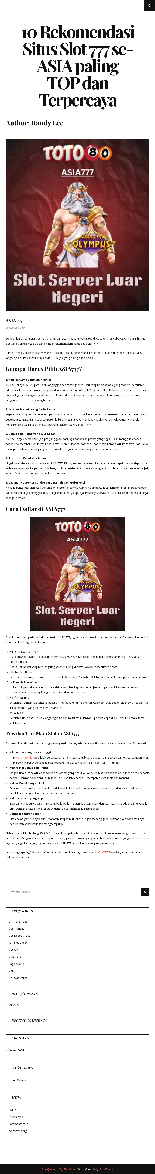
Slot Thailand (16, 928)
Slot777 (13, 949)
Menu (5, 5)
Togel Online (16, 964)
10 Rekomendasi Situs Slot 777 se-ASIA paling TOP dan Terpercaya (77, 65)
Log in (12, 1110)
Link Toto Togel (18, 921)
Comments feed (18, 1124)
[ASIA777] (77, 310)
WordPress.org (18, 1131)
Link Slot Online (18, 978)
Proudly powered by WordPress (58, 1169)
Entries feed (16, 1117)
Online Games (17, 1080)
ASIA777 (14, 320)
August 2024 (16, 1050)
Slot (11, 971)
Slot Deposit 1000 (19, 935)
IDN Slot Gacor (18, 942)
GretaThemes (106, 1169)
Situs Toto (15, 956)
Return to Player (26, 757)
